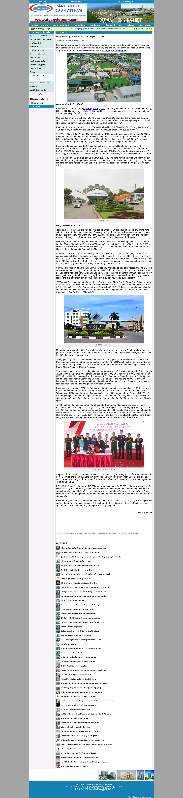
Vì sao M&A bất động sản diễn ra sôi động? (76, 710)
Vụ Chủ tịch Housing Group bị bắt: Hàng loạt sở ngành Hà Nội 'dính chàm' (86, 714)
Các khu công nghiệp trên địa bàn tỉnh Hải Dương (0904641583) (83, 548)
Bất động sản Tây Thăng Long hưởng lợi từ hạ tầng (79, 583)
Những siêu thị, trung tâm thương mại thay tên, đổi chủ (80, 723)
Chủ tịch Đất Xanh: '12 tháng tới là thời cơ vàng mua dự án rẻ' (83, 740)
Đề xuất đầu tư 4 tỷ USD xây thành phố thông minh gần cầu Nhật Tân (85, 587)
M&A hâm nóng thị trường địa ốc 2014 (74, 718)
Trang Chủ (42, 2)
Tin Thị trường (35, 79)
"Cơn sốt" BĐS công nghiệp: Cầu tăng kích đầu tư (78, 679)
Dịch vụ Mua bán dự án (125, 2)
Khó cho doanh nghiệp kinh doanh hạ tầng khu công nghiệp (81, 692)
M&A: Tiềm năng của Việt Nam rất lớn (74, 766)
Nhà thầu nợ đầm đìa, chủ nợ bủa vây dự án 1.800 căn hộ (81, 648)
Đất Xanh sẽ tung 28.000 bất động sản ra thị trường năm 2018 (82, 622)
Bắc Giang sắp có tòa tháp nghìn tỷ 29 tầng (76, 561)
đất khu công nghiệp (128, 120)
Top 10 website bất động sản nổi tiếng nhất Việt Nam (79, 705)
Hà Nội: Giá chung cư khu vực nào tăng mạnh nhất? (79, 614)
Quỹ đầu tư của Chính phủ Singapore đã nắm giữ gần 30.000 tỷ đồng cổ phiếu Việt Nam (91, 557)
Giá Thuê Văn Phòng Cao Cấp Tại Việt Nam (76, 675)
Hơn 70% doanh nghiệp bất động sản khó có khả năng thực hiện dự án (85, 762)
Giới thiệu (44, 25)
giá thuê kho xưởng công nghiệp (128, 533)
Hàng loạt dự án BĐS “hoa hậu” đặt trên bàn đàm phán (80, 757)
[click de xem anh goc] (104, 102)
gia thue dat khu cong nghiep (107, 533)
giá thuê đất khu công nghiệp (73, 533)
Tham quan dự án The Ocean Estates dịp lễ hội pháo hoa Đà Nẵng (84, 596)
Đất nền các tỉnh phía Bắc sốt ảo (72, 600)
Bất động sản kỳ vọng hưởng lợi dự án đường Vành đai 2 (81, 566)
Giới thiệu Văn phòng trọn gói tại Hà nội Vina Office (78, 662)
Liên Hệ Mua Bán (145, 25)
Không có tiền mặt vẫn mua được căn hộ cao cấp (78, 657)
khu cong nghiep (90, 533)
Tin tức (120, 25)
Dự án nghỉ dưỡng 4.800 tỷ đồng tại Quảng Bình (77, 609)
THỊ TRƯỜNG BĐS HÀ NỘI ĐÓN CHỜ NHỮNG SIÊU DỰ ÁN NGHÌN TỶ (85, 574)
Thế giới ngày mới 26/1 (69, 644)
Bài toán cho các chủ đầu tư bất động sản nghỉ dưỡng (80, 605)
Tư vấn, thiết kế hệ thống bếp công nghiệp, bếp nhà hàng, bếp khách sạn (86, 744)
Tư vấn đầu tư (80, 25)
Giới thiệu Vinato (75, 2)
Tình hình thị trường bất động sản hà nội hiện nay (78, 570)
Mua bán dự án (95, 25)
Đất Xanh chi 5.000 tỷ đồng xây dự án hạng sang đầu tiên (81, 618)
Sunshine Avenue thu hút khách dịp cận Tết (76, 635)
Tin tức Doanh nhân (37, 76)
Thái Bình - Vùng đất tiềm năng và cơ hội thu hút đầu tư (80, 552)
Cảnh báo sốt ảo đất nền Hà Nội (72, 653)
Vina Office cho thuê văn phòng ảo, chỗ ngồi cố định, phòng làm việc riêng (87, 701)
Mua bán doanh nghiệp (61, 25)
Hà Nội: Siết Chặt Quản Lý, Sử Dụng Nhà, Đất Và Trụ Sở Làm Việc (84, 670)
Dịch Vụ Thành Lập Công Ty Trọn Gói (73, 666)
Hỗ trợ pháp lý (110, 25)
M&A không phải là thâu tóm (71, 749)
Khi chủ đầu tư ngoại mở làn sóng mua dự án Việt (78, 753)
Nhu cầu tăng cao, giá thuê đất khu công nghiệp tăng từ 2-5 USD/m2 (84, 683)
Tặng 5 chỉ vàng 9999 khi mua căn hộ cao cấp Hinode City (81, 640)
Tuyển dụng (130, 25)
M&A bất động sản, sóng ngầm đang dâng (75, 727)
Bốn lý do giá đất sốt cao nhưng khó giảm (75, 579)
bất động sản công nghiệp (114, 50)
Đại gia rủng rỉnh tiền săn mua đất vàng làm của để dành (80, 731)
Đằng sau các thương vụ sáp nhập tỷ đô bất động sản (80, 736)
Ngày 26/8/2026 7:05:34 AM (143, 29)
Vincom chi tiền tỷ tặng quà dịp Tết (73, 627)
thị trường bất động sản (94, 108)
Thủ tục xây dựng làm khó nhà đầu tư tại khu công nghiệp (81, 688)
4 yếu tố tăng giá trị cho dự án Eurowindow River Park (80, 631)
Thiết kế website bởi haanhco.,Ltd (139, 797)
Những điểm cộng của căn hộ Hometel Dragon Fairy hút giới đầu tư (84, 592)
